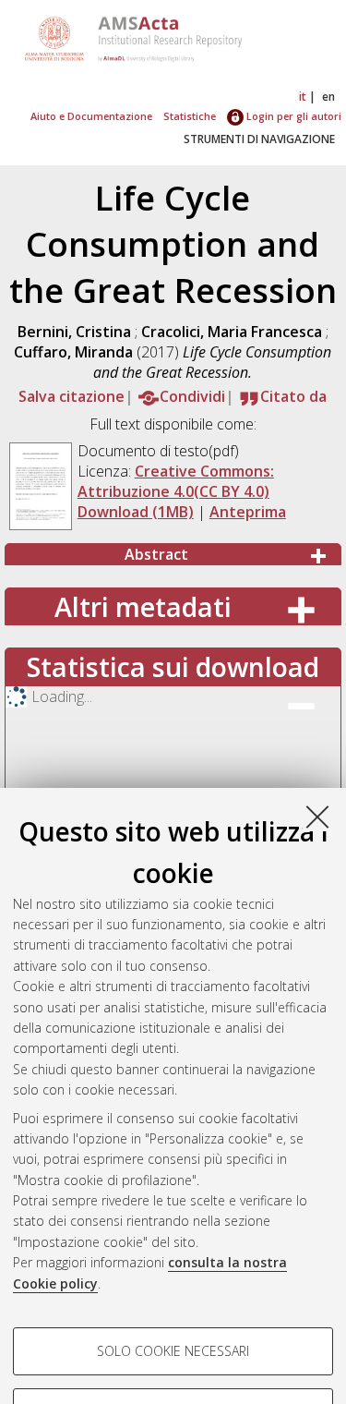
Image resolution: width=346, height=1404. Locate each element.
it (302, 96)
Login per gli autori (292, 116)
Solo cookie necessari (173, 1351)
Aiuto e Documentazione (91, 116)
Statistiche (189, 116)
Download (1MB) (136, 512)
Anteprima (247, 512)
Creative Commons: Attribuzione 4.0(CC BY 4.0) (176, 481)
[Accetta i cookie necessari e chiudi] (317, 816)
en (328, 96)
